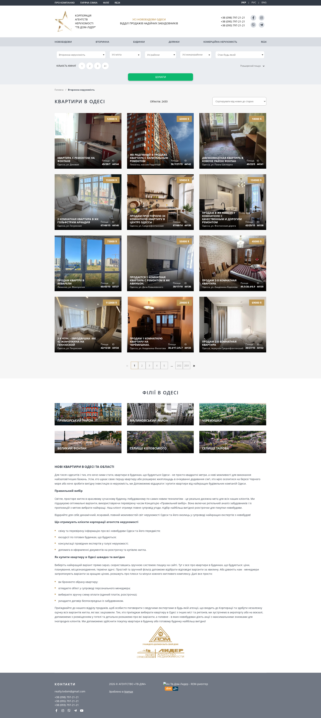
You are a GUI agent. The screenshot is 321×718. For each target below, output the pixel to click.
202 (179, 365)
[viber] (253, 25)
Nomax (128, 691)
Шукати (160, 77)
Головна (59, 89)
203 (186, 365)
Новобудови (63, 41)
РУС (254, 2)
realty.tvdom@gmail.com (70, 691)
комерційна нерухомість (220, 41)
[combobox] (125, 54)
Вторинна (102, 41)
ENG (264, 2)
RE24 (117, 2)
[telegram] (261, 25)
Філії (106, 2)
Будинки (139, 41)
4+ (105, 66)
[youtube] (82, 710)
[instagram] (261, 18)
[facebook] (253, 18)
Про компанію (65, 2)
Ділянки (174, 41)
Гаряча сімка (89, 2)
